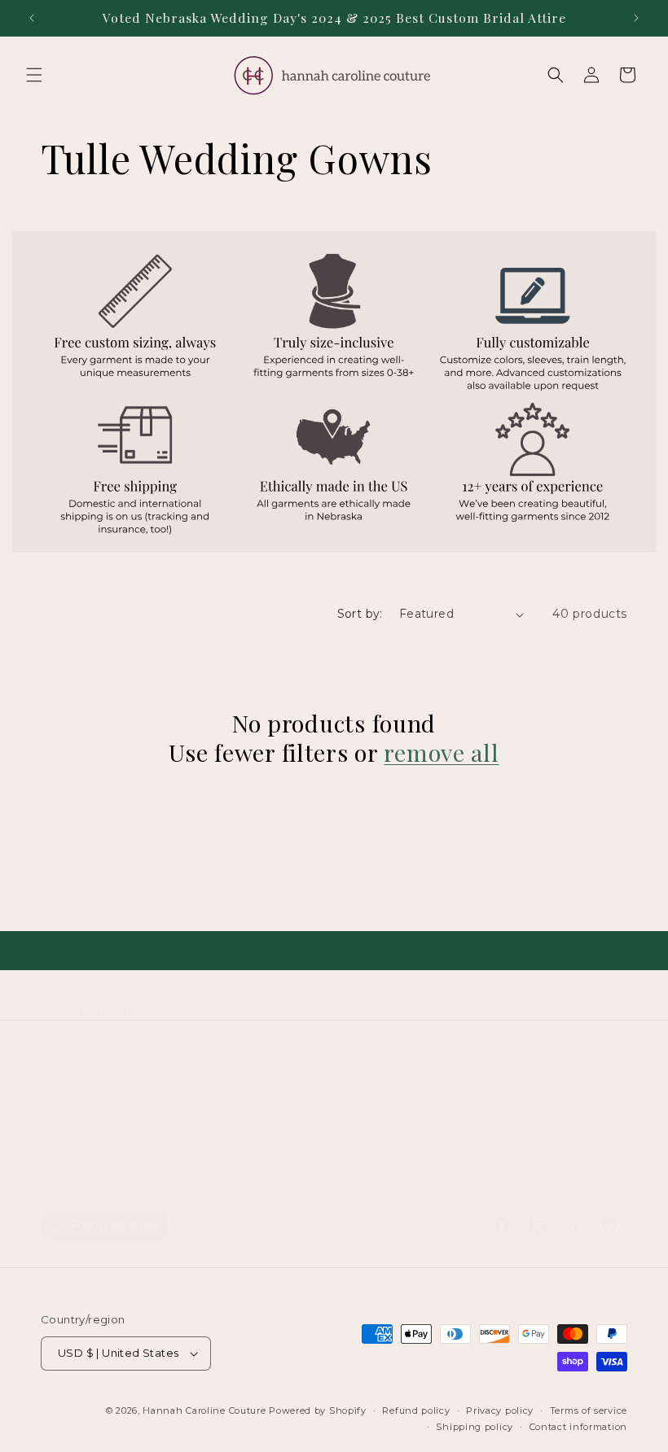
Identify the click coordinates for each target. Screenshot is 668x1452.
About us (454, 1143)
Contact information (578, 1426)
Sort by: (360, 613)
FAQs (311, 1143)
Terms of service (283, 1180)
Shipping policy (474, 1426)
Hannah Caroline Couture (204, 1410)
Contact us (377, 1143)
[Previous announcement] (32, 18)
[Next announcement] (636, 18)
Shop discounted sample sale (144, 1143)
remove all (441, 752)
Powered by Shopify (318, 1410)
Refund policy (392, 1180)
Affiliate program (549, 1143)
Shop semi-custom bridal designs (430, 1107)
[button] (34, 75)
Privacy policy (500, 1410)
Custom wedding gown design (218, 1107)
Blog (264, 1143)
